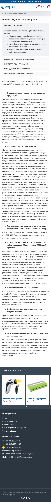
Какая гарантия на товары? (16, 64)
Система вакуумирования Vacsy (37, 399)
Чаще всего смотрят (12, 370)
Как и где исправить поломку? (17, 69)
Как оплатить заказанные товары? (19, 59)
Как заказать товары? (13, 26)
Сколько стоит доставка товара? (18, 74)
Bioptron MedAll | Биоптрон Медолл (13, 399)
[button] (24, 406)
